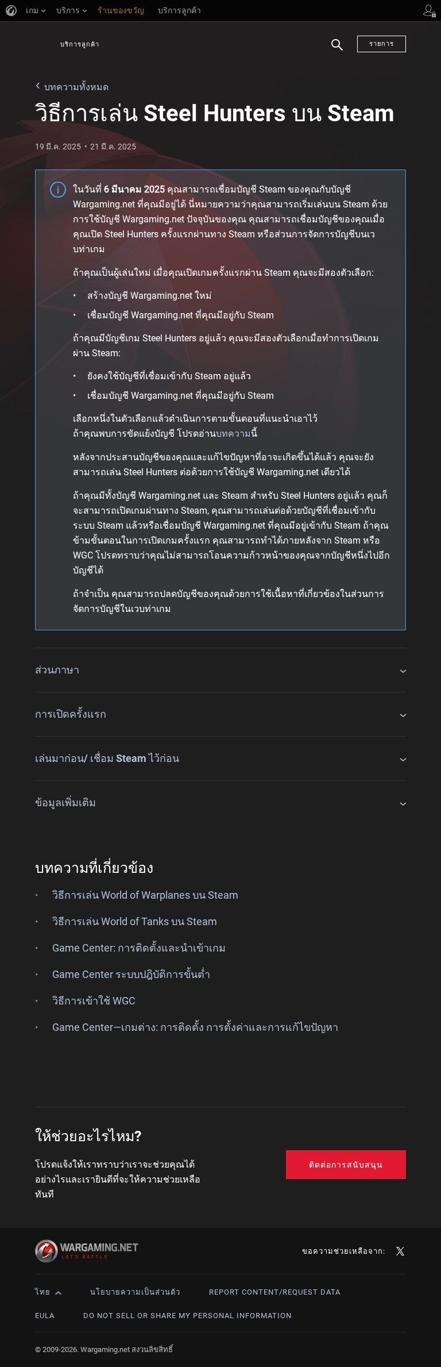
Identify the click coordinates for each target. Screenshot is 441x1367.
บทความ (233, 433)
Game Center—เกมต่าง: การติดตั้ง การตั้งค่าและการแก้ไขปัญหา (195, 1027)
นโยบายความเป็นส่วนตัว (135, 1292)
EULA (45, 1315)
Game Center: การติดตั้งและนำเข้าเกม (139, 948)
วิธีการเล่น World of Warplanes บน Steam (145, 895)
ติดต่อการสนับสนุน (346, 1164)
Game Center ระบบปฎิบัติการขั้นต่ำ (131, 974)
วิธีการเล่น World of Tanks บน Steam (134, 921)
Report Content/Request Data (275, 1292)
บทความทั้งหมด (76, 87)
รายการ (381, 44)
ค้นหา (337, 51)
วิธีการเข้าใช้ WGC (94, 1001)
